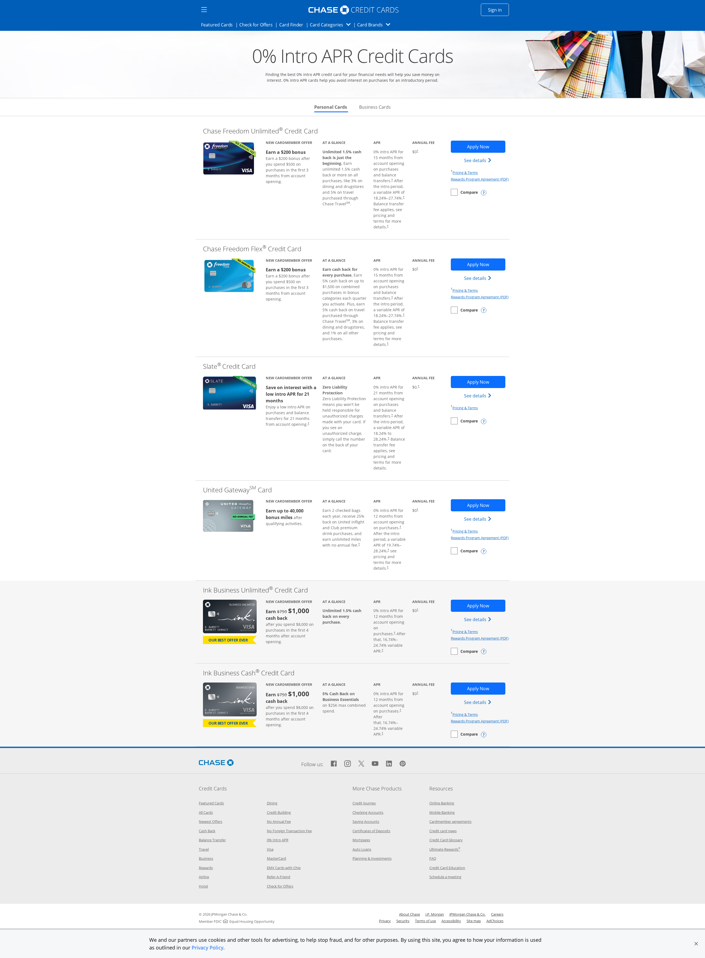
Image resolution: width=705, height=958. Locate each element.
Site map (474, 920)
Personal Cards (331, 107)
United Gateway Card (237, 489)
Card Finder (293, 24)
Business (206, 858)
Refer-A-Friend (278, 876)
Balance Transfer (212, 839)
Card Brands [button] (375, 24)
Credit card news (443, 830)
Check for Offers (257, 24)
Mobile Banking (442, 812)
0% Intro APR (277, 839)
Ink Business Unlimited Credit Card (255, 589)
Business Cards (375, 107)
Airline (204, 876)
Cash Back (207, 830)
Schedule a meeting (445, 876)
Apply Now (486, 146)
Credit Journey (364, 803)
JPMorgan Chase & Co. (467, 914)
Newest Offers (210, 821)
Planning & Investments (372, 858)
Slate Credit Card (229, 366)
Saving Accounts (365, 821)
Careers (497, 914)
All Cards (206, 812)
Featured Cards (218, 24)
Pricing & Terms (465, 172)
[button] (696, 943)
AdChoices (494, 920)
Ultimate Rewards (444, 849)
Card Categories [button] (332, 24)
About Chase (409, 914)
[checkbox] (464, 192)
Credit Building (279, 812)
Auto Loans (361, 849)
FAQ (432, 858)
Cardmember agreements (450, 821)
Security (403, 920)
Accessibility (451, 920)
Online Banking (441, 803)
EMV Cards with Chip (284, 867)
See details (478, 160)
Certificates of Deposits (371, 830)
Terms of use (425, 920)
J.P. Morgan (434, 914)
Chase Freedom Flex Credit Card (252, 248)
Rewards (206, 867)
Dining (272, 803)
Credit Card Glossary (446, 839)
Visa (270, 849)
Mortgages (361, 839)
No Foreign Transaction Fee (289, 830)
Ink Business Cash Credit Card (248, 672)
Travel (204, 849)
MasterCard (276, 858)
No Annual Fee (279, 821)
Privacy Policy (207, 947)
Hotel (203, 886)
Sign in (498, 10)
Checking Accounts (367, 812)
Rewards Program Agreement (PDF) (480, 179)
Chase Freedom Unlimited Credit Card (260, 130)
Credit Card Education (447, 867)
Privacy (385, 920)
